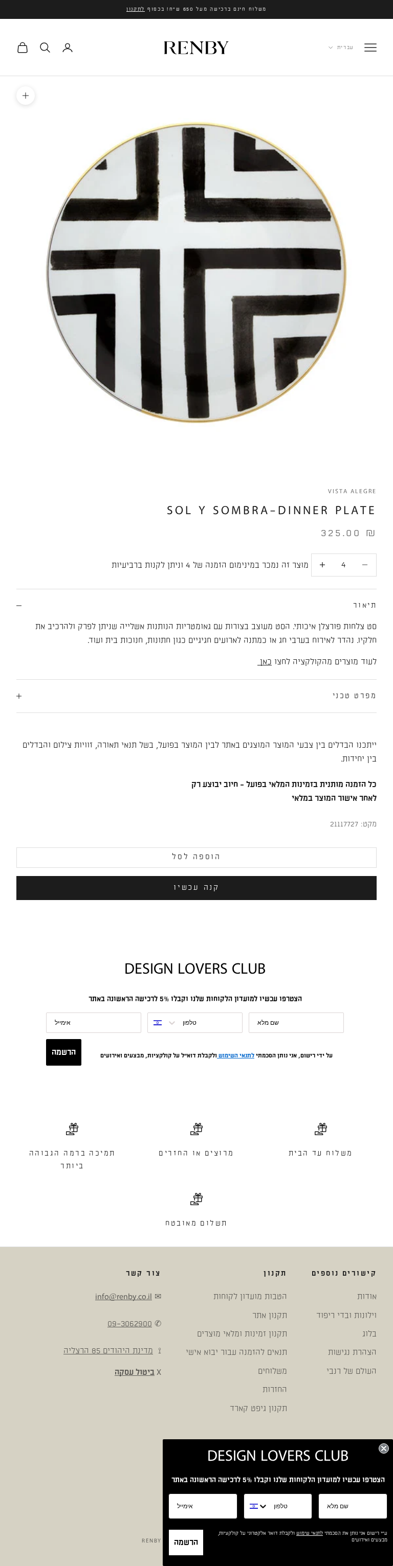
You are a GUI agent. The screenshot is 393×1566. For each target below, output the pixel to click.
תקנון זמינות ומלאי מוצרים (242, 1334)
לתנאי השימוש (235, 1055)
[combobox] (163, 1022)
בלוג (369, 1334)
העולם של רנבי (351, 1371)
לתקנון (135, 9)
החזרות (275, 1389)
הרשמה (64, 1052)
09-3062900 (129, 1323)
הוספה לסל (196, 857)
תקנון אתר (269, 1315)
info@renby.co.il (123, 1296)
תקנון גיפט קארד (258, 1408)
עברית (345, 47)
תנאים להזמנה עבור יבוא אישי (236, 1352)
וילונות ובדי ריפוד (346, 1315)
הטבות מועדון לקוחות (250, 1296)
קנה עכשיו (196, 887)
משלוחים (272, 1371)
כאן (264, 661)
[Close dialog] (384, 1448)
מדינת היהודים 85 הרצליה (108, 1350)
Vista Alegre (352, 491)
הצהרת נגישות (352, 1352)
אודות (367, 1296)
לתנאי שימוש (309, 1533)
